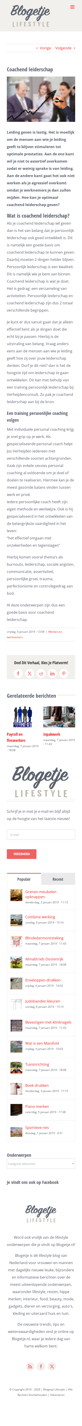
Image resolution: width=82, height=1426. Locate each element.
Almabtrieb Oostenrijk (44, 952)
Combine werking (40, 910)
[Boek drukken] (16, 1080)
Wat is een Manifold (42, 1037)
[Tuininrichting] (16, 1059)
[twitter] (52, 1360)
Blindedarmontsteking (44, 931)
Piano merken (37, 1100)
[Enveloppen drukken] (16, 975)
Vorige (45, 48)
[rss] (30, 1360)
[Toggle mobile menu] (72, 7)
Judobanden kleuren (42, 995)
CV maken (14, 734)
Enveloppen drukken (43, 974)
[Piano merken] (16, 1101)
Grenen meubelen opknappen (40, 888)
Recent (58, 873)
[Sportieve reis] (16, 1122)
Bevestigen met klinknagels (48, 1016)
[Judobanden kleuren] (16, 996)
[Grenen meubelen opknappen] (16, 886)
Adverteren (57, 1389)
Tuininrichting (37, 1058)
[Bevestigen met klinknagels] (16, 1017)
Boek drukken (37, 1079)
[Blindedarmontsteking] (16, 933)
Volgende (63, 48)
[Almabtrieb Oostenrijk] (16, 954)
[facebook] (41, 1360)
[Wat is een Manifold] (16, 1038)
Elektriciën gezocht (58, 734)
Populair (24, 873)
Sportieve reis (37, 1121)
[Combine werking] (16, 911)
